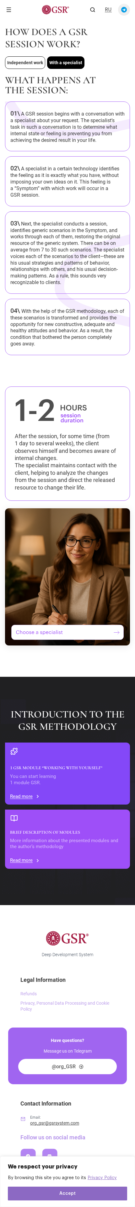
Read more (21, 796)
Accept (67, 1193)
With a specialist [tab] (65, 62)
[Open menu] (9, 9)
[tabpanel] (67, 360)
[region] (67, 1181)
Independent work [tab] (25, 62)
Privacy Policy (102, 1178)
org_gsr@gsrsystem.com (54, 1123)
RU (108, 9)
